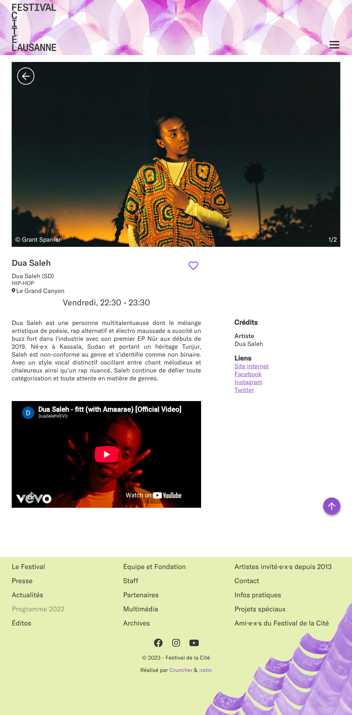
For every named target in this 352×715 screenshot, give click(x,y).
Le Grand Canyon (40, 291)
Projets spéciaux (260, 609)
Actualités (27, 595)
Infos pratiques (257, 595)
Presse (22, 581)
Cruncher (180, 670)
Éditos (21, 623)
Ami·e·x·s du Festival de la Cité (281, 623)
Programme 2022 (38, 609)
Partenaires (141, 595)
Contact (246, 581)
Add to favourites (193, 265)
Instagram (248, 382)
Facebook (248, 374)
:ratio (205, 670)
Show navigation (332, 44)
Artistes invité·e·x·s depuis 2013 (283, 566)
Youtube (194, 643)
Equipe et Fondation (154, 566)
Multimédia (140, 609)
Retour (25, 76)
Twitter (244, 390)
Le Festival (28, 566)
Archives (136, 623)
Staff (130, 581)
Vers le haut (331, 506)
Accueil (34, 27)
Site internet (251, 366)
